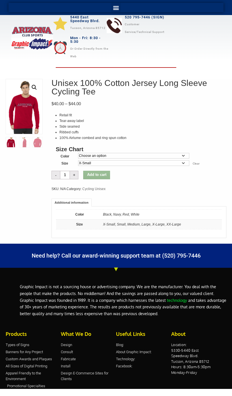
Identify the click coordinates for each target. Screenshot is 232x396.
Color (65, 156)
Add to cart (96, 175)
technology (177, 300)
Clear (196, 163)
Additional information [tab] (72, 202)
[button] (116, 7)
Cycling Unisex (94, 189)
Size (64, 163)
